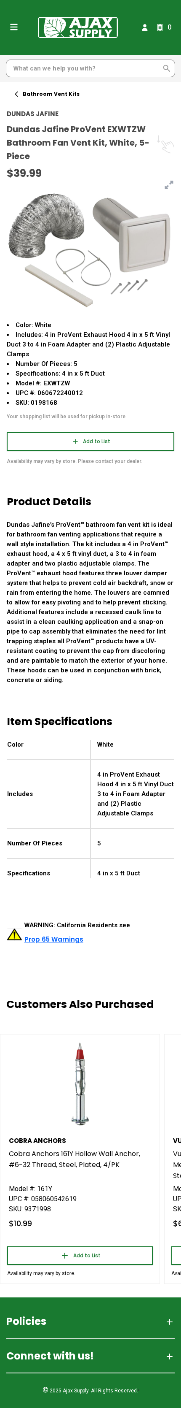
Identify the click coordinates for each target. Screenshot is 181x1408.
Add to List (96, 441)
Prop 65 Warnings (53, 939)
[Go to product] (80, 1083)
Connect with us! (50, 1356)
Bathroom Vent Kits (51, 93)
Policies (26, 1321)
